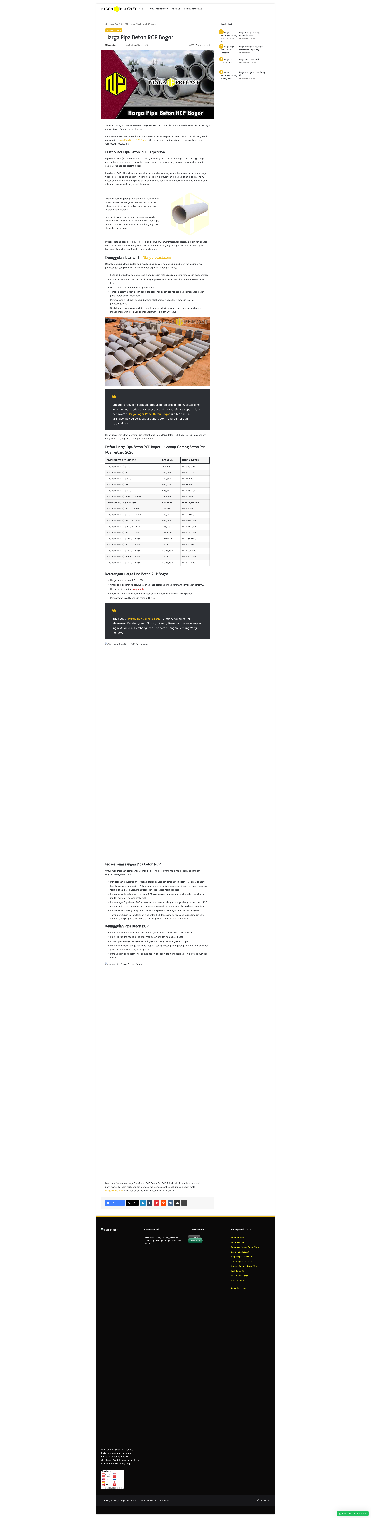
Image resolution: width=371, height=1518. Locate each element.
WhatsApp (195, 1240)
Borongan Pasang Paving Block (245, 1247)
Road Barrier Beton (239, 1276)
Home (142, 8)
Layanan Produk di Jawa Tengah (245, 1266)
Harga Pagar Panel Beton (242, 1256)
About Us (176, 8)
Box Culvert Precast (240, 1252)
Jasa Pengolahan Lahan (241, 1261)
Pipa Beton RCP (121, 24)
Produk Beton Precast (158, 8)
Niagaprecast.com (157, 257)
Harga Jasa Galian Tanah (249, 59)
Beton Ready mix (238, 1288)
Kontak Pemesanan (193, 8)
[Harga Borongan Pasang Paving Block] (229, 76)
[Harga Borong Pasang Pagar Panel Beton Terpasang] (229, 50)
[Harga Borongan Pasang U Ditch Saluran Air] (229, 37)
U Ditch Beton (237, 1280)
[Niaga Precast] (119, 8)
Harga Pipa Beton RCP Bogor (132, 140)
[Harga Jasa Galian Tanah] (229, 63)
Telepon (194, 1237)
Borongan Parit (237, 1242)
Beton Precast (237, 1237)
